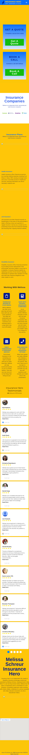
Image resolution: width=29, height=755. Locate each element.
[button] (26, 2)
